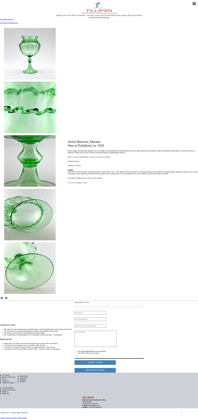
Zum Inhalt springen (6, 19)
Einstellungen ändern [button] (9, 390)
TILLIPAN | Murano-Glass (9, 23)
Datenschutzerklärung (87, 351)
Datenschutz (24, 376)
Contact (22, 382)
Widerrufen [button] (5, 393)
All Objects (5, 375)
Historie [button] (4, 392)
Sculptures (5, 381)
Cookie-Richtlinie (8, 388)
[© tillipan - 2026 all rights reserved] (99, 8)
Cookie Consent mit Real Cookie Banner (13, 418)
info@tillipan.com (94, 405)
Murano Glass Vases (8, 377)
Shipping (23, 380)
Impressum (23, 378)
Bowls (4, 379)
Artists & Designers (8, 383)
